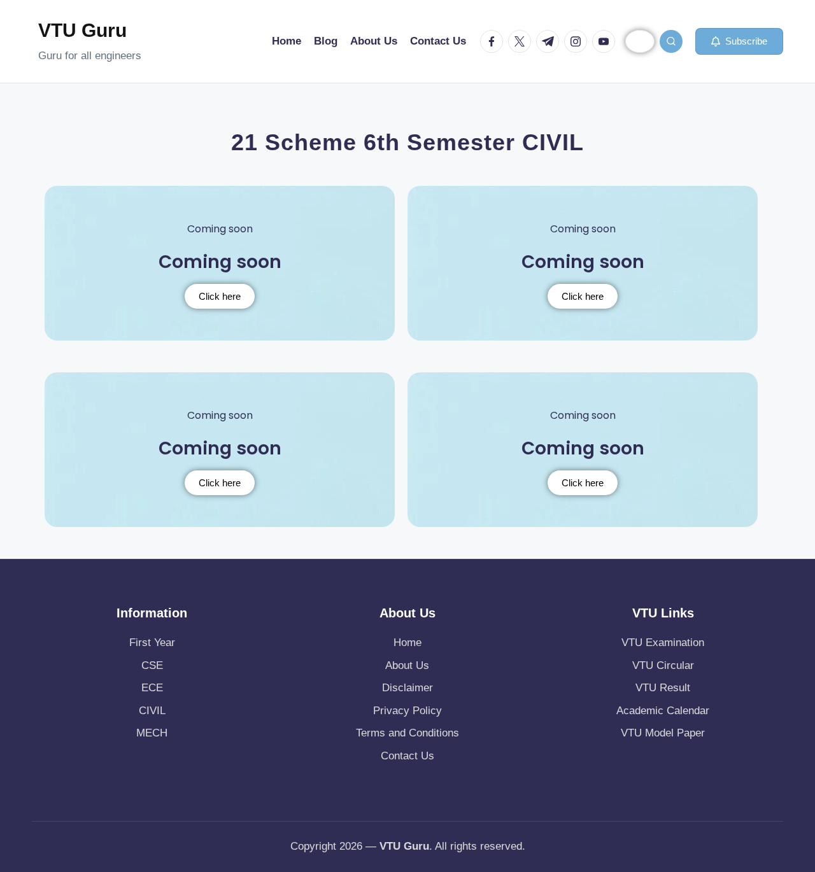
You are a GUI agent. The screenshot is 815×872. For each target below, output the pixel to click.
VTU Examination (662, 642)
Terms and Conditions (407, 733)
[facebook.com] (494, 41)
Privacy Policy (407, 711)
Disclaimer (407, 688)
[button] (739, 41)
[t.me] (550, 41)
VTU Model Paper (663, 733)
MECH (151, 733)
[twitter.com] (522, 41)
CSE (152, 665)
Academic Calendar (662, 711)
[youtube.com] (606, 41)
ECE (152, 688)
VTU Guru (82, 30)
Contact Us (407, 756)
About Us (407, 665)
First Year (152, 642)
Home (407, 642)
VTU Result (662, 688)
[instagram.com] (578, 41)
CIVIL (152, 711)
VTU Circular (663, 665)
